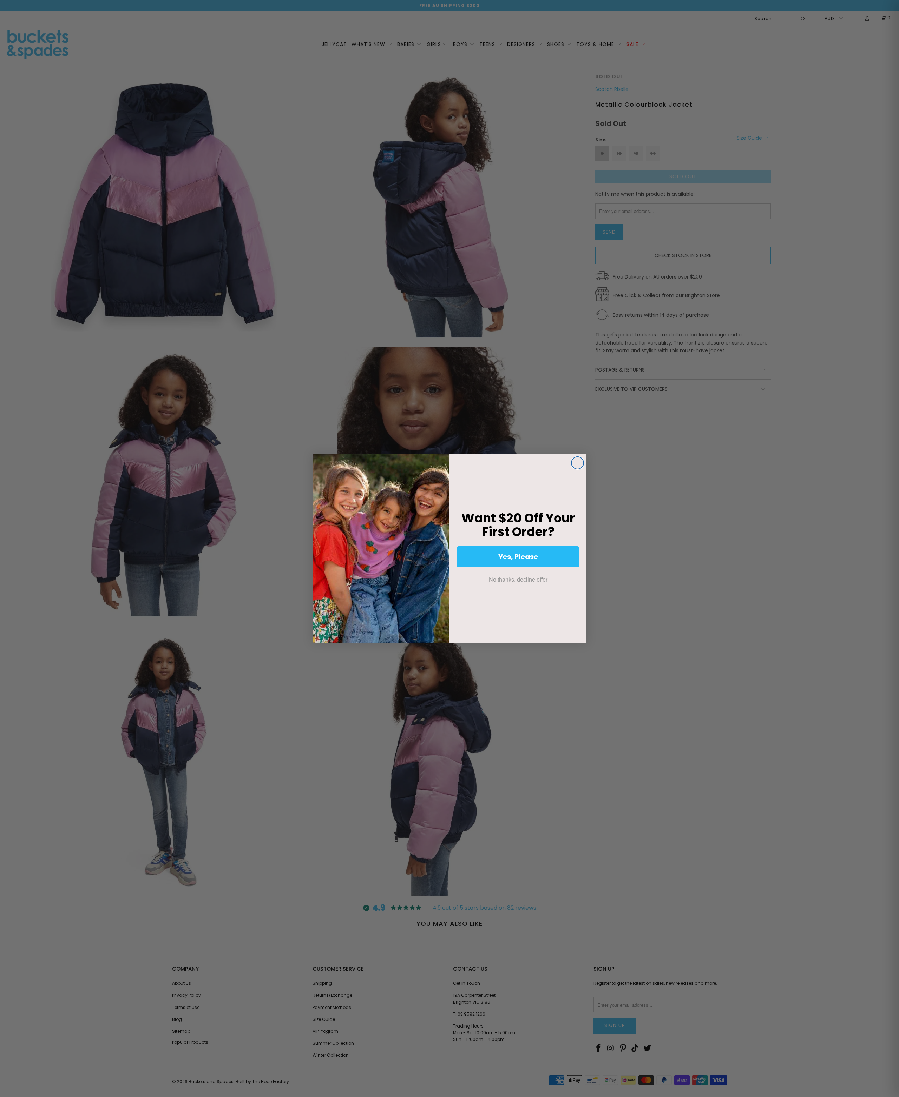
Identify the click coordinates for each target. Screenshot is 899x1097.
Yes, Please (518, 557)
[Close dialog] (577, 463)
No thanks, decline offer (518, 580)
